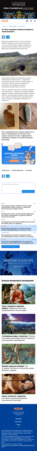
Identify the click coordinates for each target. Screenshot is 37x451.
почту (2, 442)
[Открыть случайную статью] (27, 21)
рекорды (4, 226)
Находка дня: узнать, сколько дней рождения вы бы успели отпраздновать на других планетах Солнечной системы (17, 215)
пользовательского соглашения (9, 445)
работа (3, 219)
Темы (18, 424)
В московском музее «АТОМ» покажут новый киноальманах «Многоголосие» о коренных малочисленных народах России (16, 207)
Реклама (18, 419)
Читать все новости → (10, 246)
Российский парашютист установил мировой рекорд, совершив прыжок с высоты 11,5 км (16, 229)
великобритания (18, 170)
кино (2, 203)
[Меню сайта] (35, 21)
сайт (2, 211)
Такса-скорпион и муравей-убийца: (14, 308)
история (29, 170)
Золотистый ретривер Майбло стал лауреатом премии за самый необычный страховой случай (17, 242)
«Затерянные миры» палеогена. (18, 338)
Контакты (18, 422)
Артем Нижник (13, 26)
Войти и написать (28, 191)
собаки (3, 239)
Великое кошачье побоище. (18, 368)
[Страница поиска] (31, 21)
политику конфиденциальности (26, 445)
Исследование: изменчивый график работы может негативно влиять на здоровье (18, 222)
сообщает (5, 45)
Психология (5, 232)
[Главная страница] (4, 21)
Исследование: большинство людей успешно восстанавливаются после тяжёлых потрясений (17, 235)
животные (5, 26)
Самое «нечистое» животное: (14, 398)
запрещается (18, 437)
